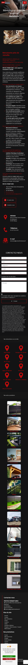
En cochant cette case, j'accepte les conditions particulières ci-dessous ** (13, 296)
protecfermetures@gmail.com (14, 194)
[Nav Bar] (25, 2)
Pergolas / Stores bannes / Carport (12, 627)
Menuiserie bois (8, 636)
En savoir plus (10, 200)
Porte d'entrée (7, 640)
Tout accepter (9, 656)
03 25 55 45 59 (10, 192)
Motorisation (7, 628)
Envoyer (15, 301)
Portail (6, 635)
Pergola (6, 638)
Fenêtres (6, 622)
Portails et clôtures (9, 625)
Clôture (6, 643)
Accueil (6, 615)
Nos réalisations (8, 619)
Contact (6, 617)
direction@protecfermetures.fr (18, 241)
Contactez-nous (11, 205)
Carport (6, 641)
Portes (6, 620)
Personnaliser (9, 661)
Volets (6, 623)
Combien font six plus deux (8, 276)
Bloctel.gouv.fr (21, 329)
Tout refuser (9, 659)
